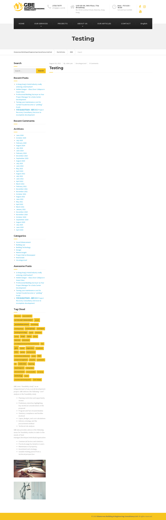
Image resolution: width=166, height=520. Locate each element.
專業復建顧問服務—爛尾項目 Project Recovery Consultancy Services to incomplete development (30, 112)
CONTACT (126, 24)
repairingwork (19, 368)
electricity (17, 340)
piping (33, 356)
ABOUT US (82, 24)
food (42, 344)
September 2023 (22, 158)
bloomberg (34, 324)
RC (15, 364)
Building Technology (23, 247)
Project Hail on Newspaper (25, 255)
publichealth (40, 360)
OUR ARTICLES (104, 24)
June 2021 (19, 199)
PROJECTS (63, 24)
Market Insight (21, 252)
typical (26, 376)
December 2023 (22, 156)
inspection (30, 348)
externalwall (25, 340)
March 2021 (20, 207)
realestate (22, 364)
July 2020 (19, 225)
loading (22, 352)
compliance (38, 332)
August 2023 (20, 161)
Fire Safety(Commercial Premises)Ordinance (27, 344)
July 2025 (19, 140)
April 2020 (19, 230)
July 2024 (19, 148)
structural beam (19, 372)
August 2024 (20, 145)
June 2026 (19, 135)
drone (35, 336)
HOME (21, 24)
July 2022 (19, 176)
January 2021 (21, 209)
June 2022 (19, 179)
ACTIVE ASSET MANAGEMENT (24, 320)
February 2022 (21, 186)
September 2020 (22, 220)
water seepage (37, 379)
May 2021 (19, 202)
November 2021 (22, 191)
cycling (16, 336)
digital (29, 336)
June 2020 (19, 227)
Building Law (20, 245)
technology (18, 376)
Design (18, 250)
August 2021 (20, 197)
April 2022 (19, 181)
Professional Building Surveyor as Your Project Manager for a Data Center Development (30, 97)
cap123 (31, 332)
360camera (17, 316)
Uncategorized (81, 63)
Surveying (40, 372)
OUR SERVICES (41, 24)
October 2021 (21, 194)
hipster (22, 348)
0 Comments (93, 63)
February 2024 (21, 153)
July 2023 (19, 163)
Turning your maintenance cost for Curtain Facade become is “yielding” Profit (29, 104)
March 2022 (20, 184)
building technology (21, 332)
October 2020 (21, 217)
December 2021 (22, 189)
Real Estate (20, 257)
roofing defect (29, 368)
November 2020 (22, 214)
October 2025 (21, 138)
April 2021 (19, 204)
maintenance (31, 352)
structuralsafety (30, 372)
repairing (31, 364)
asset (37, 320)
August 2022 (20, 174)
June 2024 (19, 151)
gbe (16, 348)
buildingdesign (30, 328)
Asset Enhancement (23, 242)
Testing (56, 68)
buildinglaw (40, 328)
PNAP (39, 356)
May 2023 (19, 168)
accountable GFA (27, 316)
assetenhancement (22, 324)
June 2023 (19, 166)
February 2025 (21, 143)
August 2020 (20, 222)
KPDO (16, 352)
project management (21, 360)
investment (39, 348)
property (32, 360)
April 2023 (19, 171)
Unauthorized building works (23, 379)
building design (19, 328)
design (23, 336)
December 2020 (22, 212)
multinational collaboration (22, 356)
